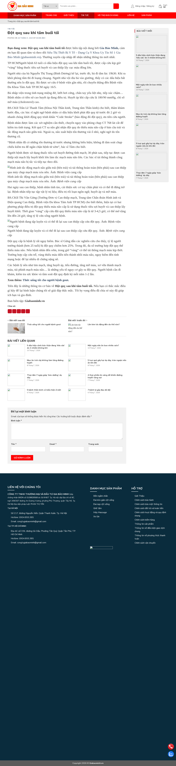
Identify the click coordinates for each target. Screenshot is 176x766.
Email (53, 444)
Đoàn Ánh (40, 38)
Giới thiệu (69, 15)
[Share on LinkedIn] (28, 311)
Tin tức (85, 15)
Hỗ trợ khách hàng (108, 15)
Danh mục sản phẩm (106, 488)
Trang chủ (51, 15)
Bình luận (16, 420)
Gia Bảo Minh (109, 48)
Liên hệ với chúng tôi (24, 487)
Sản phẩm (146, 15)
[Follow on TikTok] (16, 548)
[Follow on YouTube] (23, 548)
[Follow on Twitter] (19, 548)
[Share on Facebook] (10, 311)
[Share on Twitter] (14, 311)
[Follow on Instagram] (13, 548)
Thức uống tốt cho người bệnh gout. (46, 280)
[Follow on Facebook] (9, 548)
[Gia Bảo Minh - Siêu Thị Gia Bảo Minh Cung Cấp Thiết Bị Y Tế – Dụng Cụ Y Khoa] (23, 6)
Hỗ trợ (136, 488)
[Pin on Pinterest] (23, 311)
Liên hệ (131, 15)
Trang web (93, 444)
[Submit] (116, 6)
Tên (13, 444)
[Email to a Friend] (19, 311)
